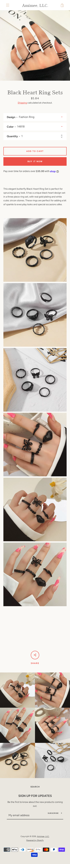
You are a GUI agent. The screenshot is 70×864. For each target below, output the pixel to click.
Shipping (22, 102)
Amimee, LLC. (35, 5)
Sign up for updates (35, 796)
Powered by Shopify (35, 840)
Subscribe (53, 813)
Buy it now (35, 161)
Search (35, 787)
